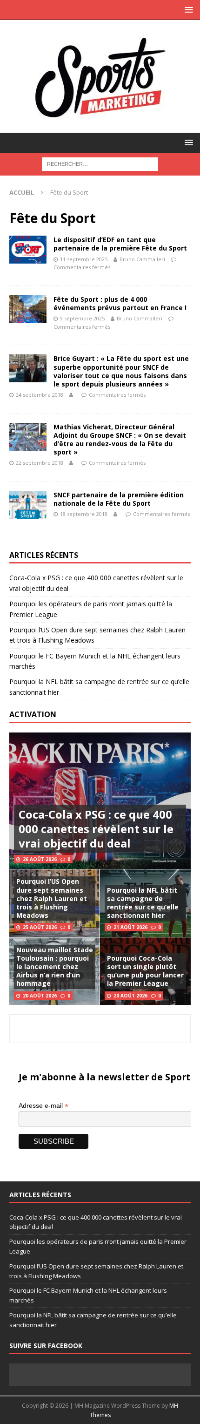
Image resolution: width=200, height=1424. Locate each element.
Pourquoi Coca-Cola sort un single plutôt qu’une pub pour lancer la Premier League (145, 971)
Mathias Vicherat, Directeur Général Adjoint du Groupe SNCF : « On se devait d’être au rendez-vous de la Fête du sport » (119, 439)
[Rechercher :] (100, 163)
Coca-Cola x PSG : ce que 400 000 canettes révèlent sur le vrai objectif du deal (96, 829)
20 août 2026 (40, 995)
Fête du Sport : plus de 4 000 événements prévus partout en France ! (120, 303)
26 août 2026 (40, 859)
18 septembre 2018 (83, 513)
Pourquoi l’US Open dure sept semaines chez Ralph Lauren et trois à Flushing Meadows (51, 898)
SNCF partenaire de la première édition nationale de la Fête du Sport (118, 499)
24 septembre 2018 (39, 394)
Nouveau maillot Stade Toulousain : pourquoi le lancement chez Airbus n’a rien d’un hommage (54, 966)
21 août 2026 (130, 927)
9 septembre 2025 (82, 318)
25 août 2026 (40, 927)
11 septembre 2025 (83, 259)
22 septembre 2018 (39, 462)
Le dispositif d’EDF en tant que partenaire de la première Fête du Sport (120, 243)
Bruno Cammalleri (142, 259)
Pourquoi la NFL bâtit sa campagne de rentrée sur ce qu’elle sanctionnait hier (143, 903)
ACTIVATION (32, 714)
